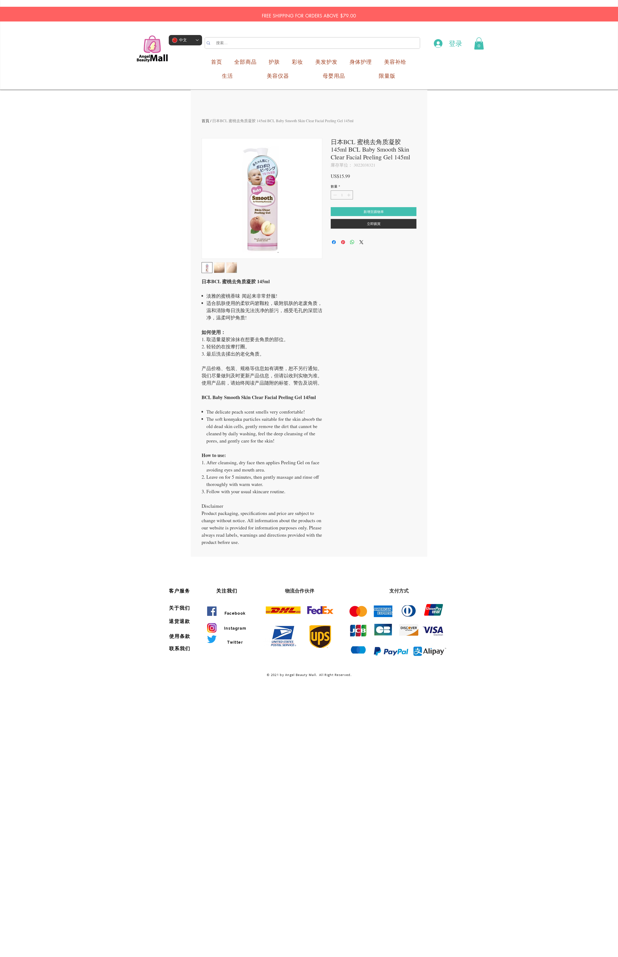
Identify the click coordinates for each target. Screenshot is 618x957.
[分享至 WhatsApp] (352, 242)
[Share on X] (361, 242)
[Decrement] (334, 195)
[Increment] (349, 195)
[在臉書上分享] (334, 242)
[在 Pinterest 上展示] (343, 242)
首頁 (205, 120)
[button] (479, 43)
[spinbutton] (341, 195)
